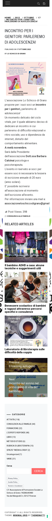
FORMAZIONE (12, 428)
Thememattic (39, 515)
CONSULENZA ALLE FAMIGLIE (18, 216)
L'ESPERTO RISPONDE (16, 433)
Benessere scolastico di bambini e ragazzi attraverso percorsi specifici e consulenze (25, 308)
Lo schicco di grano (16, 54)
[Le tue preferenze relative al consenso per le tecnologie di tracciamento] (47, 516)
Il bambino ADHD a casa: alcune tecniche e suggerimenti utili (24, 267)
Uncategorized (13, 454)
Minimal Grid (20, 515)
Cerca (9, 466)
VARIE (9, 459)
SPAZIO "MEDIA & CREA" (17, 450)
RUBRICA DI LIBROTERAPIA (18, 446)
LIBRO (9, 437)
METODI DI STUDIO (14, 441)
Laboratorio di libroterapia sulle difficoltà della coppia (25, 351)
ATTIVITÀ (11, 419)
